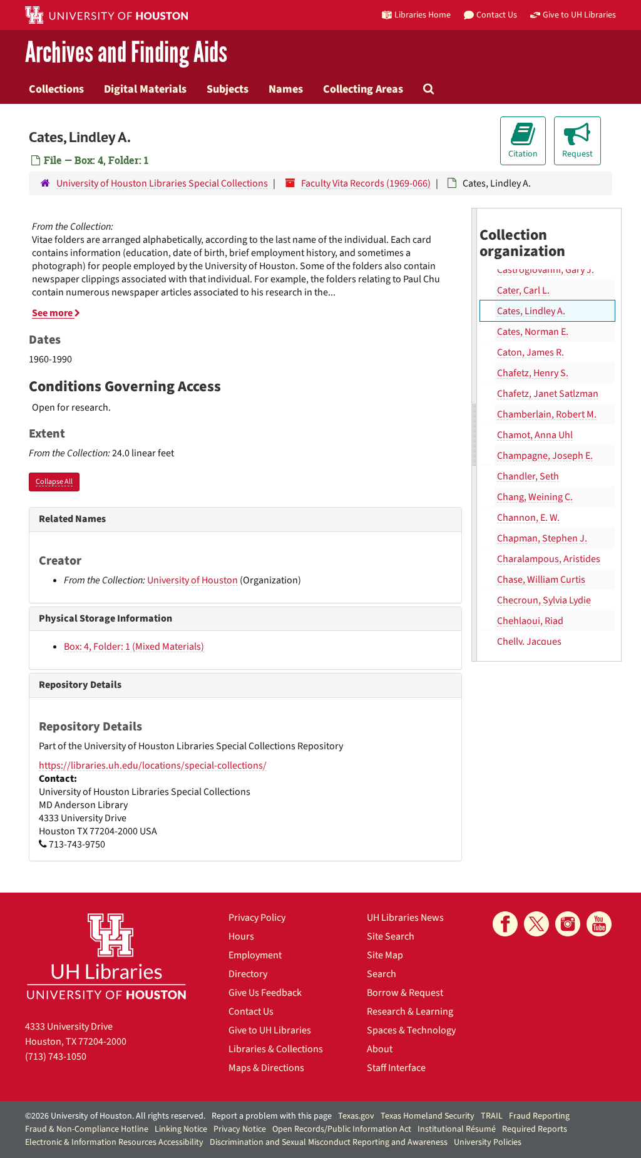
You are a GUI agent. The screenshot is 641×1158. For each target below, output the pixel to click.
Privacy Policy (256, 918)
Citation (523, 154)
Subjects (228, 89)
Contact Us (251, 1011)
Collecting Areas (363, 89)
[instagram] (567, 923)
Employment (255, 955)
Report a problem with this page (272, 1116)
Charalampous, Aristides (548, 559)
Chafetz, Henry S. (532, 373)
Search (381, 974)
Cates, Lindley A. (531, 311)
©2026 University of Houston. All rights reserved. (115, 1116)
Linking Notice (181, 1129)
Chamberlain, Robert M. (547, 414)
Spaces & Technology (411, 1030)
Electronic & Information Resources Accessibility (114, 1142)
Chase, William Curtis (541, 580)
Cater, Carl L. (523, 290)
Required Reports (534, 1129)
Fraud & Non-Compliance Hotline (86, 1129)
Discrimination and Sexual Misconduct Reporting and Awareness (329, 1142)
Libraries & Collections (275, 1049)
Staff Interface (396, 1068)
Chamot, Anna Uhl (535, 435)
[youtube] (599, 923)
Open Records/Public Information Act (341, 1129)
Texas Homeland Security (427, 1116)
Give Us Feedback (265, 993)
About (379, 1049)
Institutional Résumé (457, 1129)
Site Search (390, 936)
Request (577, 154)
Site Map (385, 955)
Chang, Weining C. (535, 497)
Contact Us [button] (496, 14)
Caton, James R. (530, 352)
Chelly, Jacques (529, 641)
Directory (247, 974)
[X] (536, 923)
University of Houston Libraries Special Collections (162, 183)
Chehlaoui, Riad (530, 621)
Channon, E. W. (528, 518)
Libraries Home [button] (422, 14)
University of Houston (192, 580)
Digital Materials (145, 89)
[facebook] (505, 923)
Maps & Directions (266, 1068)
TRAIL (492, 1116)
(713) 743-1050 (55, 1056)
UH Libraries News (405, 918)
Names (286, 89)
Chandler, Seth (528, 476)
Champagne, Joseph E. (545, 456)
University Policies (487, 1142)
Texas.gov (356, 1116)
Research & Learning (410, 1011)
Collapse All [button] (54, 481)
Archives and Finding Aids (126, 53)
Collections (56, 89)
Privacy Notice (239, 1129)
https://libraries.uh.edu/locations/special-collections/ (153, 765)
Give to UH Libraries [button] (579, 14)
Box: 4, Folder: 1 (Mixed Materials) (134, 646)
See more (53, 313)
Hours (241, 936)
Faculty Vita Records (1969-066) (366, 183)
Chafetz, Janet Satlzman (547, 394)
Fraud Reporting (539, 1116)
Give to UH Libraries (269, 1030)
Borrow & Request (405, 993)
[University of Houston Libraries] (106, 956)
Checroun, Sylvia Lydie (544, 600)
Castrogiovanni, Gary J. (545, 270)
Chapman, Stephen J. (542, 538)
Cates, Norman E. (532, 332)
